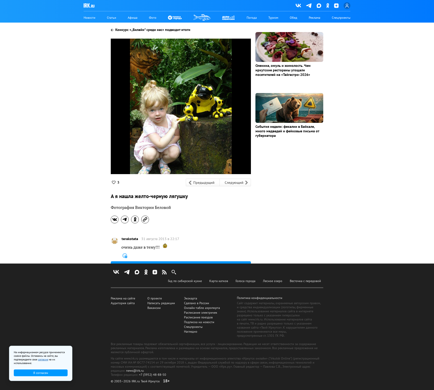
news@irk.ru (135, 371)
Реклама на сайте (123, 298)
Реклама (314, 18)
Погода (252, 18)
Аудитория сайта (123, 303)
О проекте (154, 298)
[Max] (319, 5)
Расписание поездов (198, 317)
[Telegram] (309, 5)
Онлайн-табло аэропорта (202, 308)
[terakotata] (114, 241)
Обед (293, 18)
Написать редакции (161, 303)
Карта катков (218, 281)
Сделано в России (196, 303)
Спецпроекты (341, 18)
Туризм (273, 18)
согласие (43, 359)
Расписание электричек (200, 313)
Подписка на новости (199, 322)
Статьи (111, 18)
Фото (152, 18)
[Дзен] (336, 5)
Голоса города (245, 281)
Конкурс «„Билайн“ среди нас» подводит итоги (152, 29)
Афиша (132, 18)
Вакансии (154, 308)
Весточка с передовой (305, 281)
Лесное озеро (272, 281)
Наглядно (190, 331)
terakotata (130, 239)
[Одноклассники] (327, 5)
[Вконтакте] (298, 5)
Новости (89, 18)
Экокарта (190, 298)
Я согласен (40, 373)
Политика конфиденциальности (259, 298)
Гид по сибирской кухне (185, 281)
